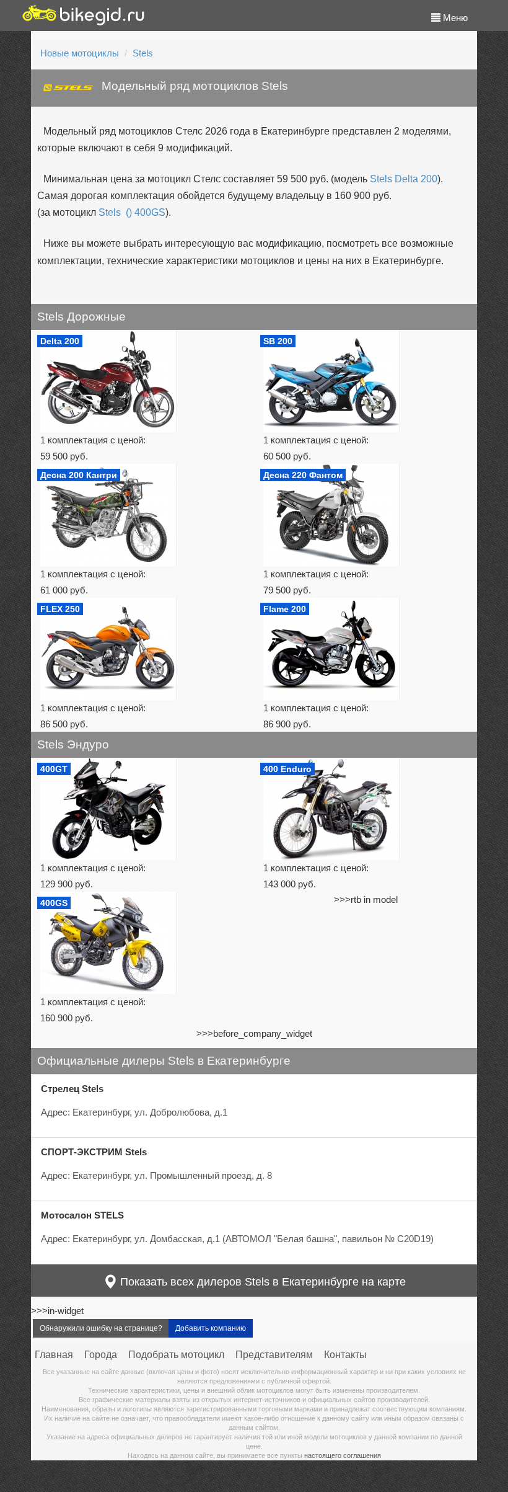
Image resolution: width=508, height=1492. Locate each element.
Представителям (274, 1354)
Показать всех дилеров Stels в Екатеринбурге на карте (261, 1282)
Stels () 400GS (132, 212)
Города (100, 1354)
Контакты (345, 1354)
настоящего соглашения (342, 1455)
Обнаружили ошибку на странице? (101, 1328)
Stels (143, 53)
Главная (54, 1354)
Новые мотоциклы (79, 53)
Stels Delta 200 (403, 179)
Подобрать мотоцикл (176, 1354)
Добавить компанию (210, 1328)
